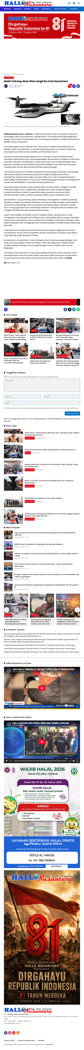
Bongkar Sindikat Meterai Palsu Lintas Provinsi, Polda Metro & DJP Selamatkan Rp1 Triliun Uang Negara (46, 575)
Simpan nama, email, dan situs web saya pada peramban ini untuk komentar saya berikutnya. (43, 408)
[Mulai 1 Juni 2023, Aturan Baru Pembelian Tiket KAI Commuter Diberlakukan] (16, 349)
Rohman (7, 634)
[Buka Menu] (74, 3)
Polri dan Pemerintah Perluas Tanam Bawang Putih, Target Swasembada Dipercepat (43, 565)
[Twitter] (70, 309)
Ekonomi (34, 330)
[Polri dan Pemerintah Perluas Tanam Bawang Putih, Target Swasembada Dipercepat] (8, 566)
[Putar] (7, 761)
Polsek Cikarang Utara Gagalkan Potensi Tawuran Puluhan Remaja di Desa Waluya (68, 622)
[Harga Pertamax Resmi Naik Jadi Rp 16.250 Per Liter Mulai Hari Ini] (42, 325)
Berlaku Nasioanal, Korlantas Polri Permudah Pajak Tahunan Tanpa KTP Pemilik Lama (67, 337)
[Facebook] (65, 309)
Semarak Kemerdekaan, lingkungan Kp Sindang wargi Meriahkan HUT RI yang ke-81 (46, 586)
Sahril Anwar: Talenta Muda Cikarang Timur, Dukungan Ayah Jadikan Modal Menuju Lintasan (15, 337)
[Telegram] (74, 309)
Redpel (11, 85)
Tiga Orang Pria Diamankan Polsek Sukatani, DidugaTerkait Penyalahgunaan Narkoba (44, 534)
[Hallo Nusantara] (28, 3)
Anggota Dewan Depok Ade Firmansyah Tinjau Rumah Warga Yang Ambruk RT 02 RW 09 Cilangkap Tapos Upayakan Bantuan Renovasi (41, 640)
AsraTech (49, 1044)
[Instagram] (9, 1033)
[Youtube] (14, 1033)
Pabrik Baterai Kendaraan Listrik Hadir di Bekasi (40, 362)
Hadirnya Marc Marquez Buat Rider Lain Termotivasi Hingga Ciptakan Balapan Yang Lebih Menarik (67, 363)
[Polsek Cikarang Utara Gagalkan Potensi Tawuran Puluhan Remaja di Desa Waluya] (68, 606)
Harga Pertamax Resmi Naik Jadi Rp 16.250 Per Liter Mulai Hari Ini (41, 337)
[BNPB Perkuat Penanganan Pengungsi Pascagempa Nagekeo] (8, 545)
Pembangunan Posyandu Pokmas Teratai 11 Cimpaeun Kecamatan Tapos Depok (44, 645)
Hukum (60, 615)
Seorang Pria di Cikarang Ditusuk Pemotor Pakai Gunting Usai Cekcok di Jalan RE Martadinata (41, 622)
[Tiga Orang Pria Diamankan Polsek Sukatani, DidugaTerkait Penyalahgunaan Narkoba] (8, 535)
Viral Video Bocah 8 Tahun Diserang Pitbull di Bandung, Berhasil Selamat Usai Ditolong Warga (15, 622)
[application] (42, 742)
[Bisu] (74, 761)
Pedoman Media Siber (26, 1040)
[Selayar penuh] (77, 761)
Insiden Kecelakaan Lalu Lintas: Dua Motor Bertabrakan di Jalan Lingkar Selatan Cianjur (46, 555)
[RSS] (18, 1033)
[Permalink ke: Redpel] (6, 86)
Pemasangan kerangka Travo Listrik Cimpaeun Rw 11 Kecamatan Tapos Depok (49, 652)
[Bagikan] (78, 86)
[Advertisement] (42, 55)
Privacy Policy (9, 1040)
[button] (69, 3)
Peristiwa (8, 615)
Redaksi (41, 1040)
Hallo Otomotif (8, 78)
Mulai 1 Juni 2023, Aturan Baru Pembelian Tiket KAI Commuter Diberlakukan (15, 361)
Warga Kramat (9, 652)
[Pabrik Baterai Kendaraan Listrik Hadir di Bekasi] (42, 351)
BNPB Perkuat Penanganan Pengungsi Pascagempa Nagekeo (38, 544)
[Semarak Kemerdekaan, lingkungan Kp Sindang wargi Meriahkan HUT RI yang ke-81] (8, 587)
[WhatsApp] (78, 309)
